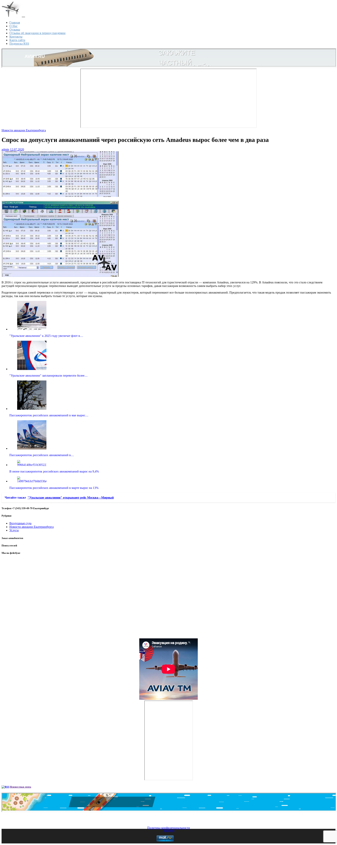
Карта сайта (17, 40)
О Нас (13, 26)
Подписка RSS (19, 43)
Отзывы (14, 29)
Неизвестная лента (20, 786)
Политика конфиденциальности (168, 827)
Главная (14, 22)
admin (5, 149)
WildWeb (168, 830)
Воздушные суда (20, 523)
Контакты (15, 36)
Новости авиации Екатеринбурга (24, 130)
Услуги (14, 530)
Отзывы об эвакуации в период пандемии (37, 33)
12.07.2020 (17, 149)
